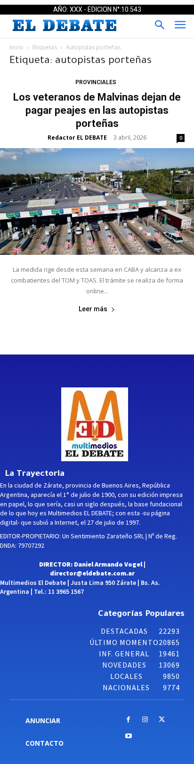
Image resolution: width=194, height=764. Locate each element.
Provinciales (95, 82)
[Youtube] (128, 736)
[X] (162, 720)
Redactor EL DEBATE (77, 138)
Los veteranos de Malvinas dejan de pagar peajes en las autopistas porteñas (97, 110)
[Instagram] (145, 720)
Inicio (16, 47)
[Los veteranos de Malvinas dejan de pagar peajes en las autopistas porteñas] (97, 201)
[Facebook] (128, 720)
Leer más (93, 309)
